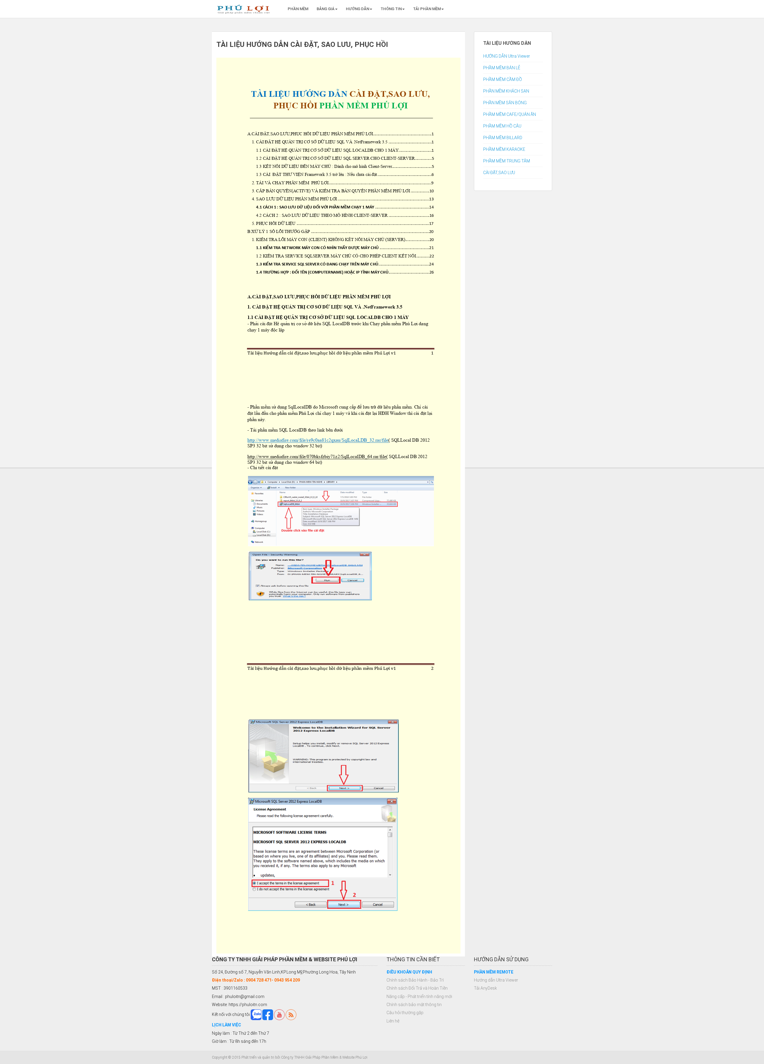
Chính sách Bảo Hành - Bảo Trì (415, 980)
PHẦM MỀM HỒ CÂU (502, 126)
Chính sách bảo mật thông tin (414, 1004)
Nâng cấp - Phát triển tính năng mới (419, 996)
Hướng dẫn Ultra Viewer (496, 980)
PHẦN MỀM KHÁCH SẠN (506, 91)
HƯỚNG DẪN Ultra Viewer (506, 56)
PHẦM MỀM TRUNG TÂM (506, 161)
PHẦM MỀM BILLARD (502, 137)
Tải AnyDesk (485, 988)
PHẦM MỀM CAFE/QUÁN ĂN (509, 114)
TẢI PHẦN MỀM (427, 9)
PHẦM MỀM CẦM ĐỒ (502, 79)
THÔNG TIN (391, 9)
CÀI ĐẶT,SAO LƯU (499, 172)
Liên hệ (392, 1021)
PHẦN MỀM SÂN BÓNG (505, 102)
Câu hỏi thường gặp (404, 1012)
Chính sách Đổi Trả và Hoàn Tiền (417, 988)
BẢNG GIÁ (326, 9)
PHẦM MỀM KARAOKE (504, 149)
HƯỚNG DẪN (357, 9)
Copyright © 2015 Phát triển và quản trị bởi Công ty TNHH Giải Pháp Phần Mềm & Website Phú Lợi (289, 1057)
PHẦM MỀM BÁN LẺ (501, 67)
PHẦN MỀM (298, 9)
